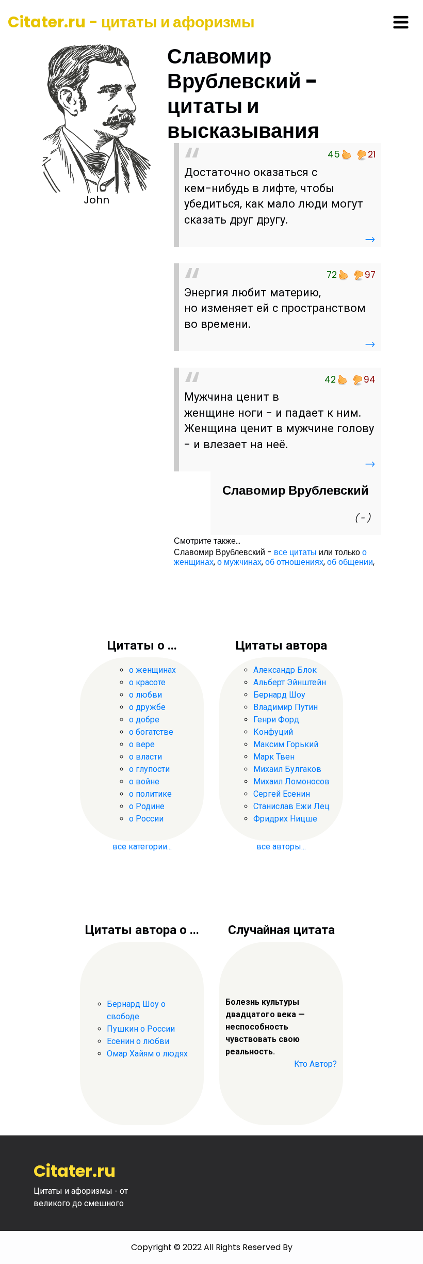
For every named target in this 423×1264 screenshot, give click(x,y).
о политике (150, 794)
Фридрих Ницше (285, 819)
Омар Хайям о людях (147, 1053)
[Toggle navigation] (400, 22)
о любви (145, 695)
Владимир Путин (285, 707)
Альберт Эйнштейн (289, 682)
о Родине (147, 806)
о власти (145, 757)
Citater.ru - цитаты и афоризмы (131, 22)
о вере (142, 744)
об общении (350, 562)
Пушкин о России (141, 1029)
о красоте (147, 682)
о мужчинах (239, 562)
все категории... (142, 846)
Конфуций (273, 732)
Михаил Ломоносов (291, 781)
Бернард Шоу (279, 695)
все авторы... (281, 846)
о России (146, 819)
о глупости (149, 769)
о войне (144, 781)
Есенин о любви (138, 1041)
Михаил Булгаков (287, 769)
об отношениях (294, 562)
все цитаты (295, 552)
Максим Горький (285, 744)
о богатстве (151, 732)
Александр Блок (285, 670)
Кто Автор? (315, 1064)
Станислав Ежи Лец (291, 806)
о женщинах (152, 670)
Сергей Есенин (281, 794)
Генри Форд (276, 719)
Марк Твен (274, 757)
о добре (144, 719)
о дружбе (147, 707)
